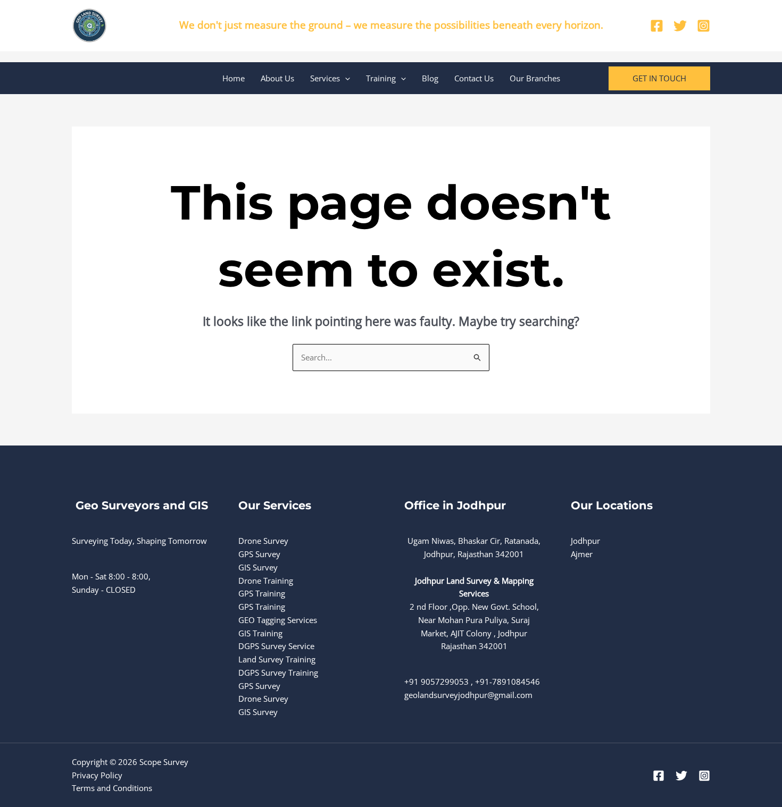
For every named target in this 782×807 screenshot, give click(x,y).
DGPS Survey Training (278, 672)
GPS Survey (259, 554)
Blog (430, 78)
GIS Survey (258, 567)
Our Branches (535, 78)
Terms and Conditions (112, 788)
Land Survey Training (276, 659)
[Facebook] (656, 25)
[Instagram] (703, 25)
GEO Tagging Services (277, 620)
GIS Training (260, 633)
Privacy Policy (97, 775)
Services (325, 78)
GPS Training (261, 593)
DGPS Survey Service (276, 646)
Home (233, 78)
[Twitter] (680, 25)
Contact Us (474, 78)
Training (381, 78)
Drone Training (265, 580)
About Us (277, 78)
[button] (345, 78)
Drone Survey (263, 540)
